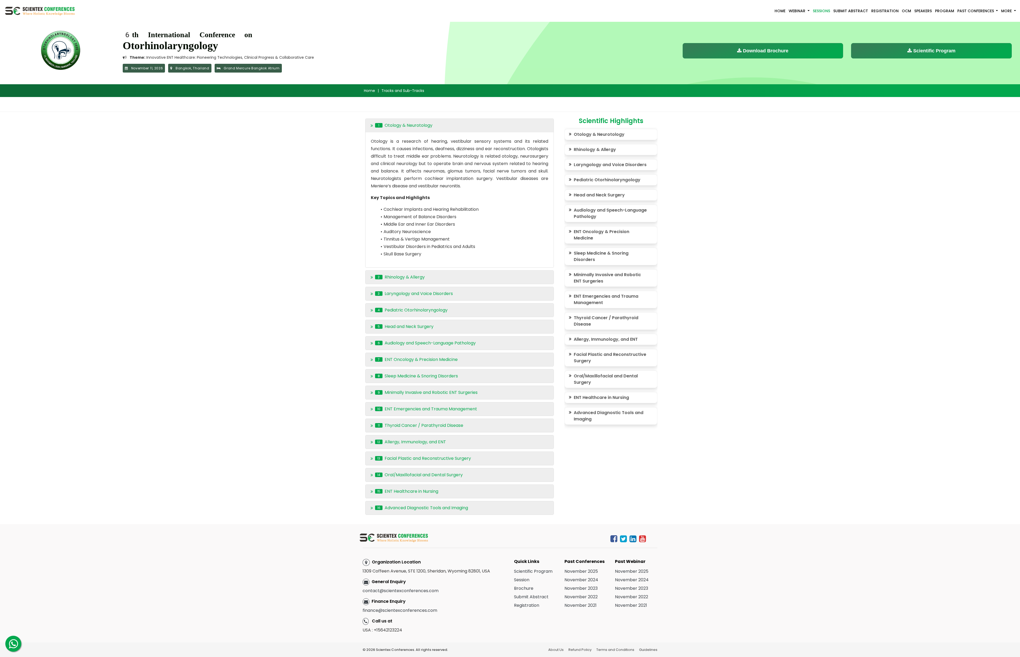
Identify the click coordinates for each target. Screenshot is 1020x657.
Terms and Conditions (615, 649)
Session (521, 580)
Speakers (923, 11)
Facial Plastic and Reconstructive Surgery (610, 357)
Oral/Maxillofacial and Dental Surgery (606, 379)
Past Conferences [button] (976, 11)
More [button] (1007, 11)
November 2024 (581, 580)
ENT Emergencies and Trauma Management (606, 299)
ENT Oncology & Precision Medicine (601, 235)
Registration (885, 11)
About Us (556, 649)
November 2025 (581, 571)
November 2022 (581, 597)
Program (944, 11)
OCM (906, 11)
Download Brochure (765, 50)
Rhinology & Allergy (595, 149)
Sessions (821, 11)
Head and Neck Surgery (599, 195)
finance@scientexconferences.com (400, 610)
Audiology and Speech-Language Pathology (610, 213)
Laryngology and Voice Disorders (610, 165)
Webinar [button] (797, 11)
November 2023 (581, 588)
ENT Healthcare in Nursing (601, 397)
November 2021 (580, 605)
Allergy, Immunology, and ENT (606, 339)
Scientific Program (933, 50)
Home (780, 11)
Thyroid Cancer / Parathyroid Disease (606, 321)
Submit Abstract (850, 11)
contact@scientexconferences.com (401, 591)
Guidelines (648, 649)
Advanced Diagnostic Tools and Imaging (608, 416)
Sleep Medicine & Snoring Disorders (601, 256)
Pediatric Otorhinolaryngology (607, 180)
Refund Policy (580, 649)
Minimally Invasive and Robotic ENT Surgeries (607, 278)
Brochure (523, 588)
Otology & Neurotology (599, 134)
